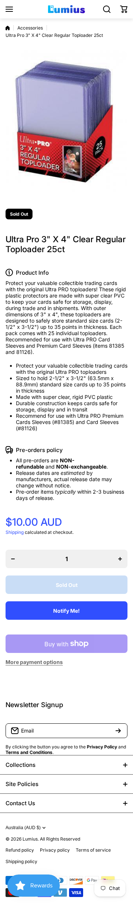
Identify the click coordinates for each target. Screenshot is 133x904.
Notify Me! (66, 611)
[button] (123, 9)
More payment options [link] (34, 662)
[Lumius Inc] (66, 9)
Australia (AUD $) (23, 827)
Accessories (30, 28)
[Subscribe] (118, 730)
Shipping (15, 532)
